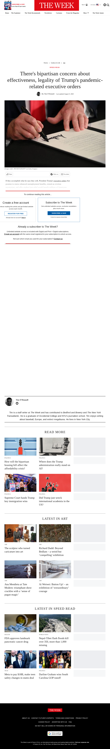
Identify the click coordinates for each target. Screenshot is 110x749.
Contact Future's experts (42, 718)
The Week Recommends (32, 13)
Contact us (58, 239)
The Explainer (15, 13)
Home (46, 63)
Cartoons (59, 13)
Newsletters (48, 13)
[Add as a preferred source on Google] (55, 733)
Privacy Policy (82, 718)
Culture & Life (55, 63)
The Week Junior (98, 13)
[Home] (7, 13)
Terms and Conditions (64, 718)
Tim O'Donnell (49, 94)
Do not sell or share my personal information (55, 726)
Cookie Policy (44, 722)
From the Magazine (72, 13)
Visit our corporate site (82, 742)
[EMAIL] (17, 403)
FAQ (70, 722)
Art (64, 63)
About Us (26, 718)
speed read (55, 67)
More (85, 13)
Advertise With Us (59, 722)
